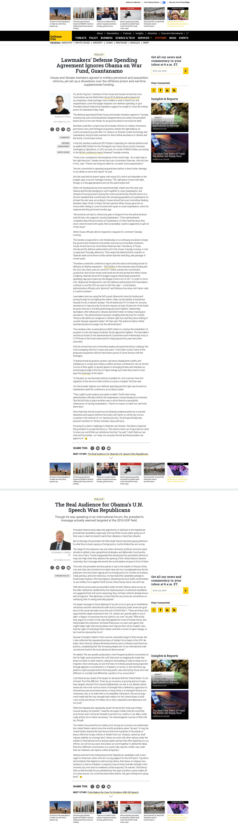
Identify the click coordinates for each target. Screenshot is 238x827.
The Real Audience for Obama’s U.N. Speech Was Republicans (118, 454)
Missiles (135, 43)
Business (107, 37)
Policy (93, 37)
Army (146, 43)
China (109, 43)
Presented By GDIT (160, 129)
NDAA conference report (91, 152)
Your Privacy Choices (152, 2)
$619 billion (109, 266)
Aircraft (98, 43)
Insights (139, 33)
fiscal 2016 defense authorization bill (122, 97)
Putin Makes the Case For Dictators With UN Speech (113, 792)
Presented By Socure (161, 159)
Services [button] (144, 37)
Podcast (127, 33)
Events (183, 37)
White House (82, 43)
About (100, 33)
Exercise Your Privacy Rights (179, 2)
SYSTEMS (160, 37)
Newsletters (113, 33)
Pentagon (121, 43)
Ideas (172, 37)
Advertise (152, 33)
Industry (67, 43)
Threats (80, 37)
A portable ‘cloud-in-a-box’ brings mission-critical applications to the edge (167, 123)
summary (86, 373)
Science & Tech (125, 37)
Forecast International (172, 33)
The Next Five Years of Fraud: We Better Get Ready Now (169, 155)
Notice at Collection (133, 2)
